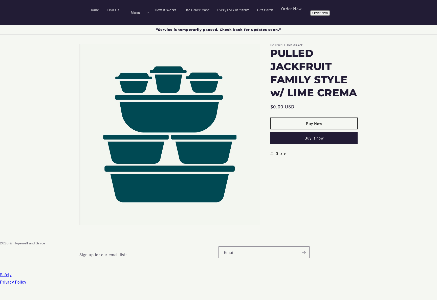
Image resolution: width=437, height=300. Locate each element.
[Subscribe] (303, 252)
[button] (137, 12)
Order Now (291, 8)
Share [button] (281, 153)
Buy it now (314, 137)
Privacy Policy (13, 281)
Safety (6, 274)
